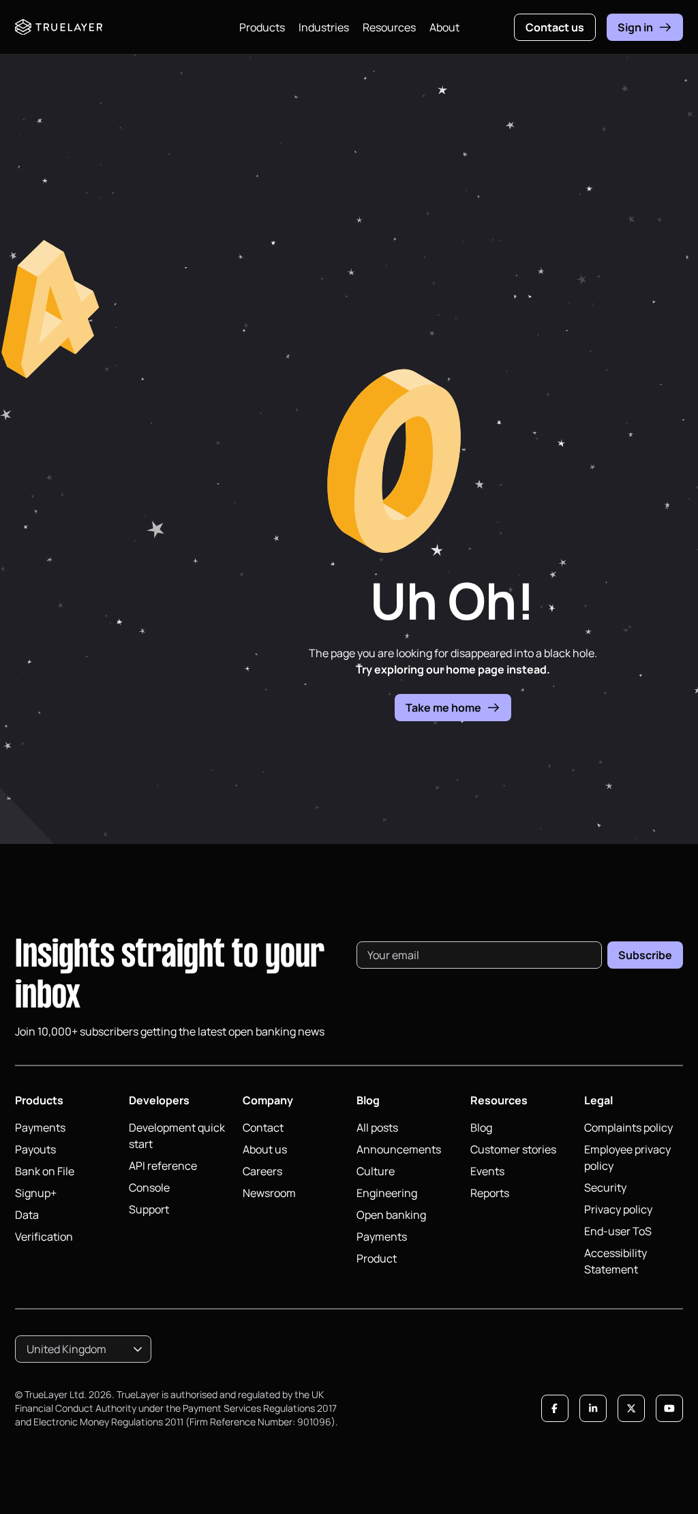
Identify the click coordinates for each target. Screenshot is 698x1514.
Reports (489, 1192)
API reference (163, 1165)
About (444, 27)
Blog (481, 1127)
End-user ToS (618, 1231)
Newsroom (269, 1192)
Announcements (398, 1149)
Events (487, 1171)
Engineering (386, 1192)
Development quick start (177, 1135)
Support (149, 1209)
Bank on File (44, 1171)
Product (376, 1258)
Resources (389, 27)
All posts (377, 1127)
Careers (262, 1171)
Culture (375, 1171)
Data (27, 1214)
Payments (40, 1127)
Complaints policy (628, 1127)
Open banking (391, 1214)
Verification (44, 1236)
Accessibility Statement (615, 1261)
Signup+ (36, 1192)
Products (262, 27)
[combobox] (83, 1349)
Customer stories (513, 1149)
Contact (263, 1127)
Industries (324, 27)
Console (149, 1187)
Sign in (635, 27)
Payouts (35, 1149)
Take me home (443, 707)
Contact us (555, 27)
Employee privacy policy (627, 1157)
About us (265, 1149)
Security (605, 1187)
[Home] (58, 27)
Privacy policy (618, 1209)
